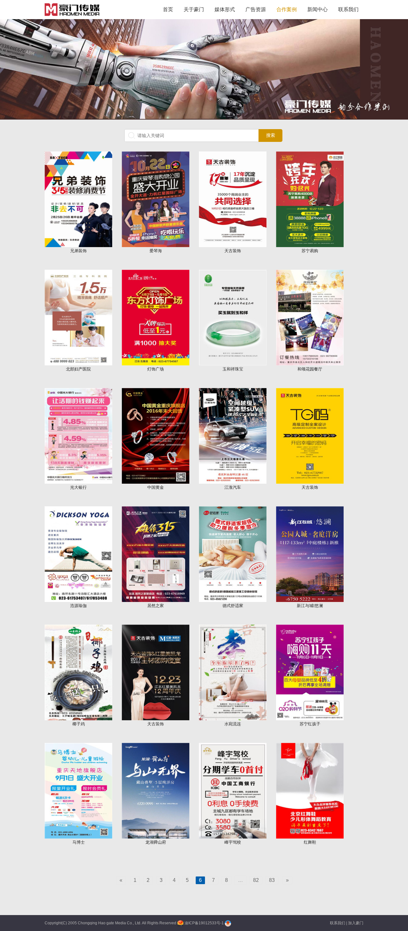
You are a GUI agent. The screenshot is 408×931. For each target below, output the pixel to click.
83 (272, 880)
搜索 (270, 135)
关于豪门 (194, 9)
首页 (168, 9)
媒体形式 (225, 9)
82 (256, 880)
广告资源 (255, 9)
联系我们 (348, 9)
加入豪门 (355, 923)
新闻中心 (317, 9)
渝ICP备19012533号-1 (204, 923)
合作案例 (286, 9)
